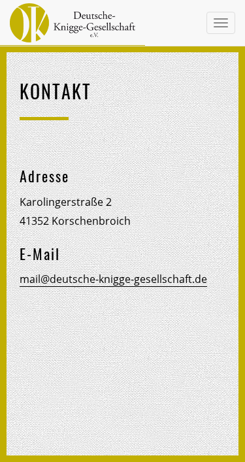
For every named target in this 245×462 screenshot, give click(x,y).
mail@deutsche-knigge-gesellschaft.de (113, 279)
